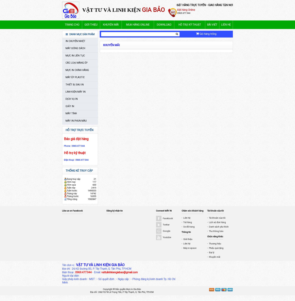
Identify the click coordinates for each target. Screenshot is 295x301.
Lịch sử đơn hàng (217, 222)
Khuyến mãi (111, 24)
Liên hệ (226, 24)
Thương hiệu (215, 243)
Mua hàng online (138, 24)
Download (164, 24)
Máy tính (71, 113)
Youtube (167, 237)
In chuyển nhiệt (75, 41)
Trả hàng (187, 222)
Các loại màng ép (77, 62)
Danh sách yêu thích (219, 226)
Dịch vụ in (72, 99)
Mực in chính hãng (77, 70)
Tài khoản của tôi (217, 218)
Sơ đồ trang (189, 226)
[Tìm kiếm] (177, 34)
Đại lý (211, 252)
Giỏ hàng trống (207, 33)
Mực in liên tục (75, 55)
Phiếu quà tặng (216, 248)
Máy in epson (189, 248)
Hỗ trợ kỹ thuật (189, 24)
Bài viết (212, 24)
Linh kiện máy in (76, 91)
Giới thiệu (91, 24)
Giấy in (70, 106)
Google (166, 231)
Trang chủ (72, 24)
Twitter (166, 224)
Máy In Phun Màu (76, 120)
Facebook (168, 218)
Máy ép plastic (75, 77)
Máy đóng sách (75, 48)
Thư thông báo (216, 231)
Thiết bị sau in (75, 84)
